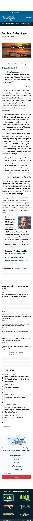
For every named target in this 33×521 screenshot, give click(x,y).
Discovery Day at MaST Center (15, 418)
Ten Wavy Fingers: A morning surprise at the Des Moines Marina (15, 332)
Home (3, 24)
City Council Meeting (12, 387)
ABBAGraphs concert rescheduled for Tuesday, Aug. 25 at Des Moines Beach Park (17, 379)
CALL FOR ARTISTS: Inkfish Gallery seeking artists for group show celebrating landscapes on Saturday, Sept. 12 (16, 324)
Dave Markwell (11, 37)
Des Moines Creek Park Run (15, 397)
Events (8, 24)
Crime (12, 24)
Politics (17, 24)
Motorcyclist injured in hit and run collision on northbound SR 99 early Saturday (16, 347)
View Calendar (6, 426)
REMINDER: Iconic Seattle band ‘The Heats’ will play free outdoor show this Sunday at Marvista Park (16, 339)
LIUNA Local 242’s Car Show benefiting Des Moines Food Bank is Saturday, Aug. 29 (17, 409)
